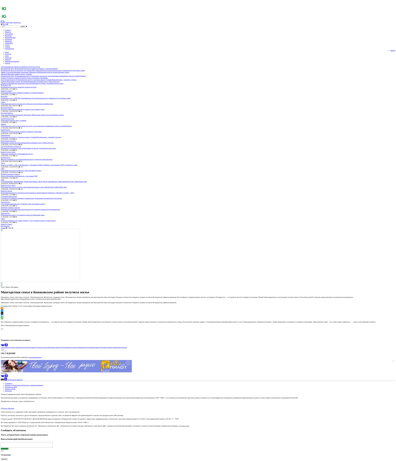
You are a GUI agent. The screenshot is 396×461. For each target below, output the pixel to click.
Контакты (8, 391)
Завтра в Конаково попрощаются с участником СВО (19, 176)
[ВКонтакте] (2, 311)
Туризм (7, 47)
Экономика (9, 43)
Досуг (3, 163)
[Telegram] (2, 315)
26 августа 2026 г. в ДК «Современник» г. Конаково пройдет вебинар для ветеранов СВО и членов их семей (39, 165)
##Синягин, (103, 347)
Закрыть (4, 459)
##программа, (94, 347)
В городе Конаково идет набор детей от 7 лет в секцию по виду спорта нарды (28, 220)
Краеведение (5, 130)
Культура (8, 54)
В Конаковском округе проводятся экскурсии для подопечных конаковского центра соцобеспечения (36, 126)
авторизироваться (35, 357)
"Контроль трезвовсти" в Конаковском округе (17, 154)
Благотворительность (8, 141)
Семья (3, 102)
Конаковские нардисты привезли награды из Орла (18, 87)
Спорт (7, 45)
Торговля (8, 58)
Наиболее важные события (10, 174)
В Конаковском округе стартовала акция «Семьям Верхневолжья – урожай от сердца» (31, 137)
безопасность (5, 157)
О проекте (8, 383)
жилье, (45, 347)
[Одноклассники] (2, 308)
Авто (7, 56)
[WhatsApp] (2, 318)
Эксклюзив (9, 34)
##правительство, (83, 347)
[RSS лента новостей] (5, 380)
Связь (3, 219)
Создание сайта (183, 426)
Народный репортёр (12, 61)
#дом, (3, 347)
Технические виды (7, 119)
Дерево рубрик (10, 389)
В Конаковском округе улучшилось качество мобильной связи (23, 215)
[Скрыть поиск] (26, 26)
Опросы (8, 59)
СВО (2, 169)
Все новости (5, 226)
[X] (2, 313)
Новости (8, 32)
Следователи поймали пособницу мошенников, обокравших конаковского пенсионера (31, 198)
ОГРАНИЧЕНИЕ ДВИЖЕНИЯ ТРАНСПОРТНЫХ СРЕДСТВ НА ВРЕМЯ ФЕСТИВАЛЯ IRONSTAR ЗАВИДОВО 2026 (44, 182)
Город (7, 52)
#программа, (31, 347)
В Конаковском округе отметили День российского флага (21, 170)
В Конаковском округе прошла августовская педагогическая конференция (27, 104)
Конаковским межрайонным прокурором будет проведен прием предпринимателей (30, 209)
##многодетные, (71, 347)
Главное (8, 30)
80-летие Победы (7, 107)
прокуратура (5, 202)
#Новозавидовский (120, 347)
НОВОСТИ (6, 85)
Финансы (4, 96)
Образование (9, 49)
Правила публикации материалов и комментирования (24, 385)
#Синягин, (39, 347)
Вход (4, 24)
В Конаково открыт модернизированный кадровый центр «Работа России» (27, 143)
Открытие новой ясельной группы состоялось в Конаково (21, 132)
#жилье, (110, 347)
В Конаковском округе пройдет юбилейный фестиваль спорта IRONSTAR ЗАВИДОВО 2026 (34, 187)
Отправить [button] (4, 449)
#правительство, (21, 347)
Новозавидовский (54, 347)
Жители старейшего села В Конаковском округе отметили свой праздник (26, 159)
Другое (7, 63)
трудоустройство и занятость (11, 146)
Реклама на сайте (11, 387)
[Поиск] (7, 24)
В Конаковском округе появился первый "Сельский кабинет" (22, 93)
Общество (8, 41)
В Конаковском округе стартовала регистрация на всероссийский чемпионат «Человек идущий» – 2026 (37, 193)
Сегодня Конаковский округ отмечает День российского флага (23, 204)
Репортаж (8, 36)
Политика (8, 39)
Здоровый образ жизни (9, 196)
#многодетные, (10, 347)
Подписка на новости (15, 380)
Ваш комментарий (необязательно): (17, 439)
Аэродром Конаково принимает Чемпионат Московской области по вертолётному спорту (32, 115)
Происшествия (10, 37)
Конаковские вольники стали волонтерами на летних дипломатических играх (28, 148)
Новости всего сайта (8, 152)
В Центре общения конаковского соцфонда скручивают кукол (22, 109)
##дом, (63, 347)
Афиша (392, 50)
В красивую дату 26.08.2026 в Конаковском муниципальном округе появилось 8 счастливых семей (36, 98)
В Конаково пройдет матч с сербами (13, 120)
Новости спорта (6, 91)
